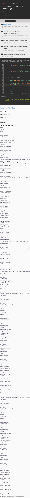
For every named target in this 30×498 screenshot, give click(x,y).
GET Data (3, 112)
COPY (5, 15)
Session (3, 123)
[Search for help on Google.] (4, 12)
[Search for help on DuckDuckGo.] (6, 12)
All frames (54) (21, 20)
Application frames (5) (11, 20)
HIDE (9, 15)
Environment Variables (7, 390)
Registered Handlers (6, 494)
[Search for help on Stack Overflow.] (8, 12)
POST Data (3, 114)
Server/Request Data (7, 125)
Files (1, 117)
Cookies (3, 120)
